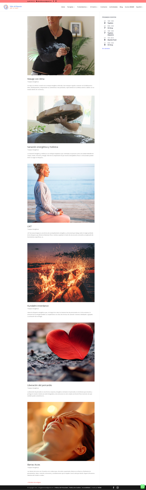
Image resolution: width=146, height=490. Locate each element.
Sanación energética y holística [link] (42, 146)
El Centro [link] (93, 7)
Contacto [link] (103, 7)
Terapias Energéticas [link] (33, 82)
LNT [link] (29, 226)
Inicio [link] (63, 7)
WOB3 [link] (99, 487)
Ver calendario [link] (106, 48)
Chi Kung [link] (110, 28)
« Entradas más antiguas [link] (34, 482)
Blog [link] (121, 7)
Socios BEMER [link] (129, 7)
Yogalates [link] (110, 23)
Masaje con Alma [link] (35, 78)
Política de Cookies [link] (75, 487)
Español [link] (139, 7)
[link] (12, 7)
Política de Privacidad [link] (61, 487)
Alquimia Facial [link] (112, 40)
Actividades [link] (113, 7)
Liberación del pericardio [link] (39, 385)
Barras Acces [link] (33, 464)
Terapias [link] (70, 7)
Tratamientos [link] (82, 7)
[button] (53, 1)
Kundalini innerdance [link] (38, 305)
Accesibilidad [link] (86, 487)
